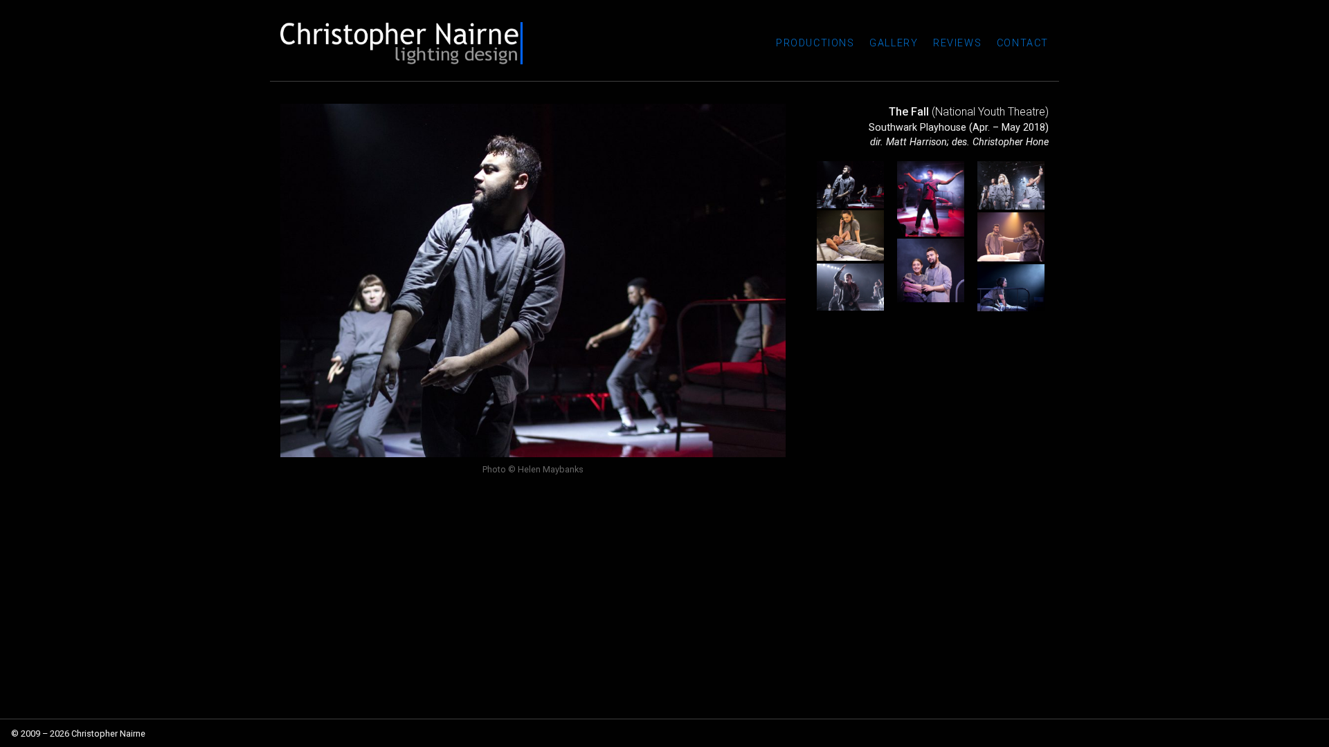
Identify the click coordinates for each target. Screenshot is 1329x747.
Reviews (957, 43)
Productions (815, 43)
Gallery (893, 43)
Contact (1023, 43)
